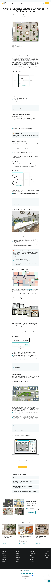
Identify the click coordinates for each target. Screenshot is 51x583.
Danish (31, 570)
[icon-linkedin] (27, 573)
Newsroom (46, 557)
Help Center (32, 557)
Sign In (48, 0)
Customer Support (44, 0)
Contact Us (46, 561)
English (20, 570)
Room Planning (18, 561)
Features (10, 3)
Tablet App (3, 561)
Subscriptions (4, 555)
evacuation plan (29, 289)
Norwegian (28, 570)
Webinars (31, 559)
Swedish (25, 570)
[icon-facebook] (18, 573)
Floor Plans (17, 553)
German (23, 570)
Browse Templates (31, 512)
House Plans (17, 555)
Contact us (26, 3)
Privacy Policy (19, 575)
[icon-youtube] (30, 573)
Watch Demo (4, 557)
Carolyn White (18, 45)
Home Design (18, 557)
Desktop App (4, 559)
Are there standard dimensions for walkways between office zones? (23, 482)
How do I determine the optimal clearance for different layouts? (23, 487)
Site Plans (17, 559)
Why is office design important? (20, 477)
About (46, 553)
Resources (18, 3)
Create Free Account (22, 466)
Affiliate (46, 559)
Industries (14, 3)
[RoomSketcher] (4, 3)
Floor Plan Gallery (32, 553)
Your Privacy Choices (29, 575)
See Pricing (30, 466)
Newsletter (32, 561)
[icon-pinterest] (24, 573)
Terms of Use (22, 575)
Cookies (26, 575)
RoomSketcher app (33, 460)
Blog (31, 555)
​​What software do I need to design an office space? (24, 491)
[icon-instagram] (21, 573)
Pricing (22, 3)
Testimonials (47, 555)
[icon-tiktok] (33, 573)
